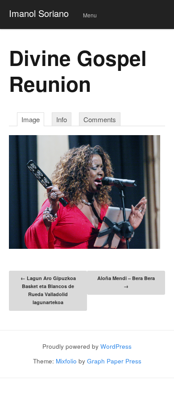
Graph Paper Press (114, 361)
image (30, 119)
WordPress (116, 346)
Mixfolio (66, 361)
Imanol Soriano (39, 13)
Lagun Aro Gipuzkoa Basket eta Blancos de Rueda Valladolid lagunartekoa (48, 290)
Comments (99, 119)
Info (61, 119)
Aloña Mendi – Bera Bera (126, 282)
